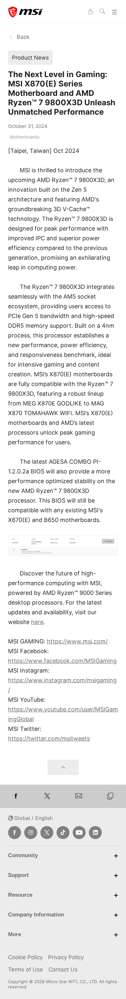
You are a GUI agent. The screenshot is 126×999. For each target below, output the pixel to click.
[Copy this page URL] (110, 796)
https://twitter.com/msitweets (49, 738)
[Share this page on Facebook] (15, 796)
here (37, 622)
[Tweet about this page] (47, 796)
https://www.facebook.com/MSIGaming (62, 660)
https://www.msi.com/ (77, 641)
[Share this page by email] (78, 796)
